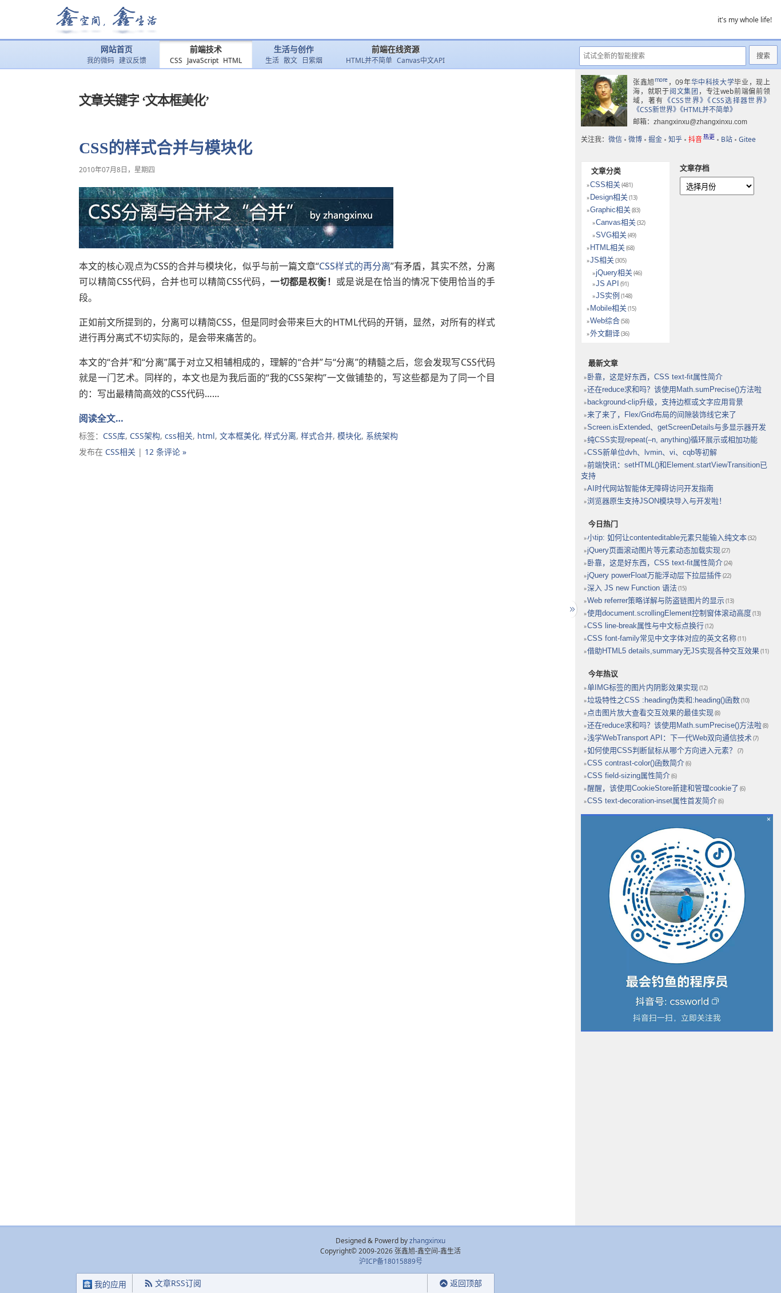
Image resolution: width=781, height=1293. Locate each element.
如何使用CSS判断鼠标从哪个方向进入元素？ (661, 750)
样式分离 (280, 435)
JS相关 (602, 260)
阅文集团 (684, 91)
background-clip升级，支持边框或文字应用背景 (665, 402)
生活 (272, 60)
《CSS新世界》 (656, 109)
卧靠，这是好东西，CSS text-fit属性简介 (655, 376)
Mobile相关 (608, 308)
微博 (635, 139)
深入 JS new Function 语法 (632, 588)
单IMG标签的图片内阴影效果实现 (642, 687)
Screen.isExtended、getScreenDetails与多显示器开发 (676, 427)
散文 (290, 60)
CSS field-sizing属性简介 (628, 775)
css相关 (179, 435)
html (206, 435)
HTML (232, 60)
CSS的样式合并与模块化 (166, 148)
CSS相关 (120, 451)
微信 (615, 139)
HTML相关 (607, 247)
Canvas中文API (421, 60)
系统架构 (382, 435)
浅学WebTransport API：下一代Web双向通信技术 (669, 737)
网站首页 (117, 49)
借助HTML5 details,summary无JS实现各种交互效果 (673, 650)
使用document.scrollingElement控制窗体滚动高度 (669, 613)
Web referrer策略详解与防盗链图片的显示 (655, 600)
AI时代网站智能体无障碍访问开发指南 (650, 488)
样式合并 (317, 435)
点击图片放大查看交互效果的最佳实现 (650, 712)
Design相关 (609, 197)
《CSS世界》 (686, 100)
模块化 (349, 435)
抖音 (701, 139)
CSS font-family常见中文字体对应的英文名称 (661, 638)
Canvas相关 (616, 222)
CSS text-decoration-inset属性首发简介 (652, 800)
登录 (407, 1283)
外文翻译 (605, 333)
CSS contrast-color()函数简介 (635, 763)
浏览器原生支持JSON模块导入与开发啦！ (656, 501)
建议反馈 (132, 60)
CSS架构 (145, 435)
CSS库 (114, 435)
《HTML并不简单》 (708, 109)
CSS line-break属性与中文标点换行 (645, 625)
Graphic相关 (610, 209)
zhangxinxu (427, 1241)
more (661, 80)
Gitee (747, 139)
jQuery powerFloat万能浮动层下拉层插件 (654, 575)
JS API (607, 283)
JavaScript (202, 60)
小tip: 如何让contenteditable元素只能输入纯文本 (667, 537)
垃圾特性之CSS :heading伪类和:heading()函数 (663, 700)
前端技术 (206, 49)
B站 (726, 139)
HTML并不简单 (369, 60)
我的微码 (100, 60)
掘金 (655, 139)
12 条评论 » (165, 451)
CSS (176, 60)
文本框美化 (240, 435)
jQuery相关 (614, 272)
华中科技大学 (713, 82)
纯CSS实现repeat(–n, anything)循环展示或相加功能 (672, 439)
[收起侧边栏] (571, 609)
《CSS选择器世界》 (738, 100)
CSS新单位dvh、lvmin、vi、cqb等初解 (652, 452)
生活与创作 (294, 49)
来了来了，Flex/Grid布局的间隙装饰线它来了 (661, 414)
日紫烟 (312, 60)
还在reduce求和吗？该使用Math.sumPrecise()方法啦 (674, 389)
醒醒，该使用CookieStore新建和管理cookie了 (663, 788)
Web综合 (605, 320)
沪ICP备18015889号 (391, 1261)
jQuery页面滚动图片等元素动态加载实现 (653, 550)
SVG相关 (611, 235)
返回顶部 (466, 1283)
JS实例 (608, 295)
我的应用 (109, 1284)
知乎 (675, 139)
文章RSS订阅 (178, 1283)
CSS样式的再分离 (354, 266)
